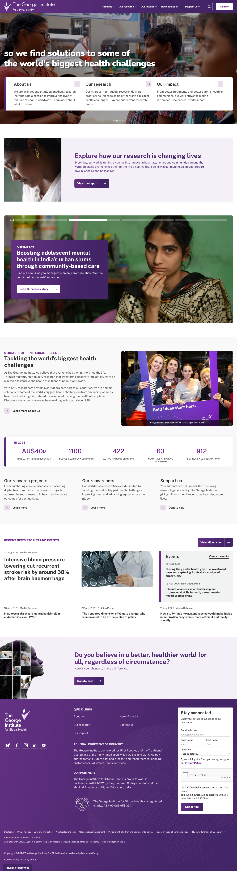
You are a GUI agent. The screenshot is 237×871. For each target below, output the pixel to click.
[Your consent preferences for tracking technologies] (17, 867)
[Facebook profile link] (16, 745)
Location (186, 749)
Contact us (126, 724)
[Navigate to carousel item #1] (41, 220)
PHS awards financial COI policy (206, 832)
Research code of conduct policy (172, 832)
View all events (219, 556)
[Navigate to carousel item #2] (94, 220)
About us (107, 6)
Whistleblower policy (66, 832)
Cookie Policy (11, 859)
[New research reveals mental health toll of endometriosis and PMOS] (40, 612)
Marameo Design (90, 853)
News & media (169, 6)
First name (187, 740)
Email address (189, 730)
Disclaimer (9, 832)
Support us (191, 6)
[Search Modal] (209, 6)
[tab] (114, 120)
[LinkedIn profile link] (34, 745)
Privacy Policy (28, 859)
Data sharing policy (43, 832)
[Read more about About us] (47, 93)
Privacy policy (24, 832)
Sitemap (36, 837)
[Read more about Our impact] (190, 93)
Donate (224, 6)
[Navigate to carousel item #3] (148, 220)
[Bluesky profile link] (7, 745)
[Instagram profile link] (25, 745)
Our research (126, 6)
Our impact (147, 6)
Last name (212, 740)
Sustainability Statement (16, 837)
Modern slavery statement (92, 832)
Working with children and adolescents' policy (130, 832)
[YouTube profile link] (43, 745)
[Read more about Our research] (118, 93)
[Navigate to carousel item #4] (201, 220)
